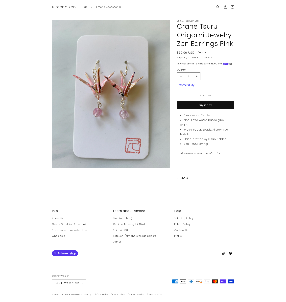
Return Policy (186, 85)
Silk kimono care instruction (69, 230)
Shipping (182, 57)
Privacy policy (118, 294)
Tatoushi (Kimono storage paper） (135, 236)
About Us (57, 218)
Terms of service (136, 294)
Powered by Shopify (82, 294)
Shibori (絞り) (121, 230)
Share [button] (184, 178)
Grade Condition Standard (69, 224)
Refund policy (101, 294)
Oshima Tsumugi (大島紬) (129, 224)
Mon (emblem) (122, 218)
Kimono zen (66, 294)
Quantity (181, 69)
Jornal (117, 241)
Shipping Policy (183, 218)
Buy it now (206, 105)
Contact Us (181, 230)
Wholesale (58, 236)
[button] (87, 6)
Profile (178, 236)
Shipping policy (155, 294)
